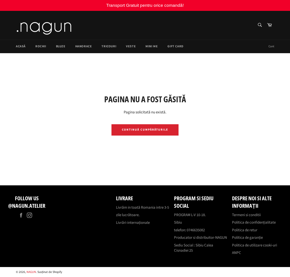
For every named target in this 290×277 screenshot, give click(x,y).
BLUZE (60, 46)
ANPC (236, 253)
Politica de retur (244, 230)
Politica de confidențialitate (254, 222)
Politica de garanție (247, 237)
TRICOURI (109, 46)
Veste (131, 46)
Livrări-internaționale (133, 222)
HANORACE (83, 46)
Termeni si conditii (246, 215)
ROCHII (40, 46)
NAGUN (31, 272)
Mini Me (151, 46)
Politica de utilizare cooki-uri (254, 245)
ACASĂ (21, 46)
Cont (271, 46)
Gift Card (175, 46)
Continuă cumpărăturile (145, 130)
